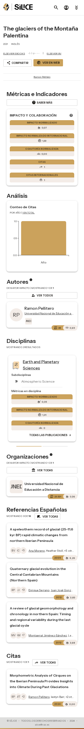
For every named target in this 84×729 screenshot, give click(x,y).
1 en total (28, 212)
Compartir (17, 62)
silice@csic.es (42, 724)
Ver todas (42, 470)
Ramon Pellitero (42, 77)
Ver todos (42, 295)
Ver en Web (48, 62)
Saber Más (42, 102)
